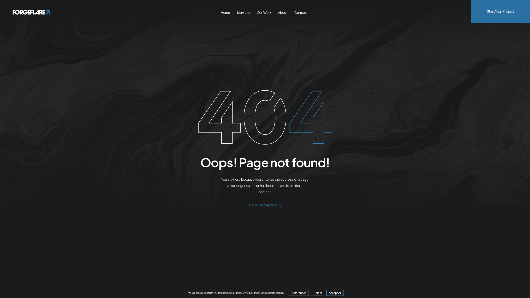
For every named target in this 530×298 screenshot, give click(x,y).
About (283, 12)
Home (225, 12)
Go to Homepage (263, 205)
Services (243, 12)
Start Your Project (500, 11)
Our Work (264, 12)
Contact (300, 12)
